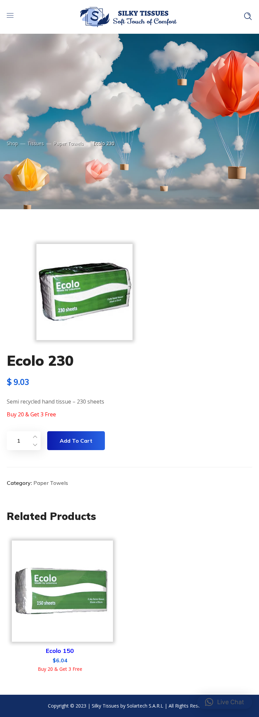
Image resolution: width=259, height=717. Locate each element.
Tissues (35, 143)
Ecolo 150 (60, 651)
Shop (12, 143)
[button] (224, 702)
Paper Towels (68, 143)
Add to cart (76, 440)
